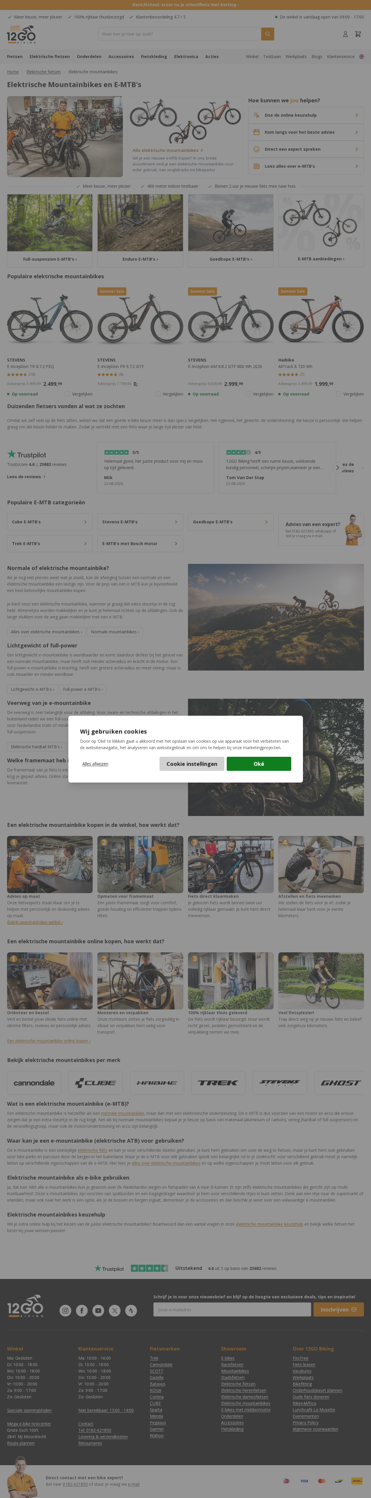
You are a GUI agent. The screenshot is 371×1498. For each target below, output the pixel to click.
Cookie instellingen (192, 763)
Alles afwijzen (95, 763)
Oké (259, 763)
